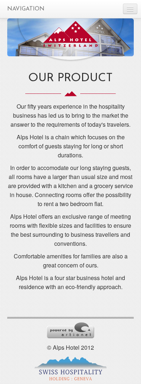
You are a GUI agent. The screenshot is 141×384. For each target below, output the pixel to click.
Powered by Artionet (70, 330)
